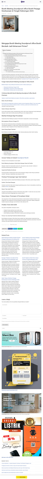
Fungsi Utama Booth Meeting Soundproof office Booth (13, 54)
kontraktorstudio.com (34, 104)
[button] (21, 477)
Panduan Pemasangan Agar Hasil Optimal (11, 66)
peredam (7, 186)
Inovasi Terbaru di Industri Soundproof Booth (12, 62)
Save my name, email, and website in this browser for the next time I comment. (16, 321)
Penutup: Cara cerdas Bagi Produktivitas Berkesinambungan (16, 71)
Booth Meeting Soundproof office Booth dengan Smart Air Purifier (16, 63)
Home (3, 5)
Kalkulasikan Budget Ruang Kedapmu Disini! (9, 390)
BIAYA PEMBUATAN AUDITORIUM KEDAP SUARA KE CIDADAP (12, 472)
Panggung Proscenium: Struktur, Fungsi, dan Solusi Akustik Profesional (14, 465)
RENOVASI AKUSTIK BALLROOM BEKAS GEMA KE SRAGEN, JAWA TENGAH (15, 470)
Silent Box (6, 5)
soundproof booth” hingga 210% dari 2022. (30, 78)
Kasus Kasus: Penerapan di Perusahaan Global (12, 69)
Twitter (15, 228)
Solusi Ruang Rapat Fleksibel (11, 61)
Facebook (10, 228)
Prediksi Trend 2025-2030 (9, 70)
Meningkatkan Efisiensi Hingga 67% (12, 60)
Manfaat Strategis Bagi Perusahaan (10, 59)
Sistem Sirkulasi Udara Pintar (11, 58)
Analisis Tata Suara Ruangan (11, 67)
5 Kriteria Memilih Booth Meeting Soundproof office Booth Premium (15, 55)
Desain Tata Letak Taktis (10, 68)
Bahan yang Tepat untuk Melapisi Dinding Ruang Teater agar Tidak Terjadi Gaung (16, 467)
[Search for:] (21, 328)
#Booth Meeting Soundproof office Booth (14, 231)
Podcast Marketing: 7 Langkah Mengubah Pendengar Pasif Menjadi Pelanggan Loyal (16, 463)
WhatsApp (20, 228)
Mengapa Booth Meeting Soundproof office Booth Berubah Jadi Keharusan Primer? (18, 53)
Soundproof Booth (23, 158)
